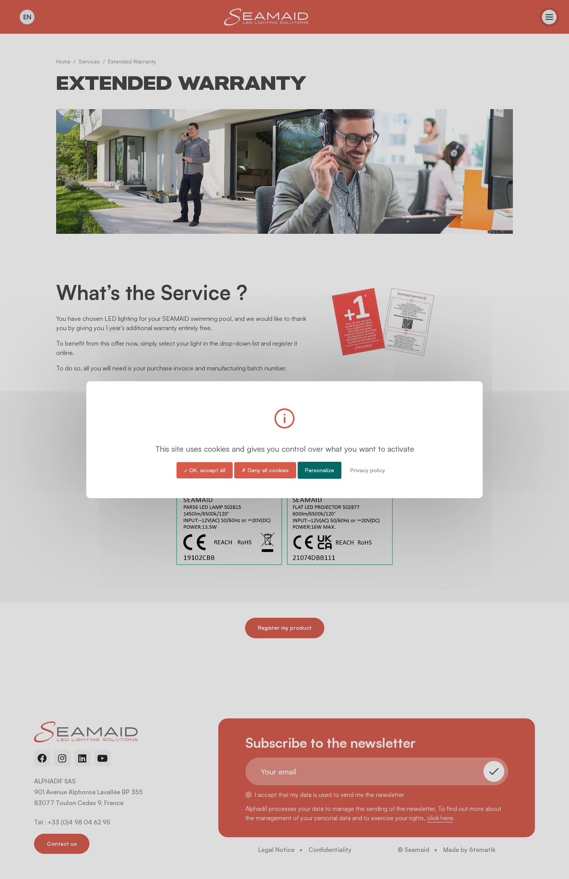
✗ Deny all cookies (265, 469)
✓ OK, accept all (204, 469)
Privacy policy (367, 469)
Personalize (319, 469)
